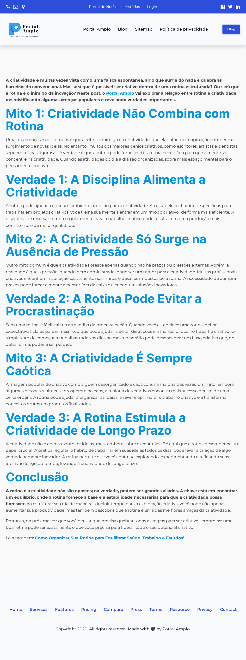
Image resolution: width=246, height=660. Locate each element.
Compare (113, 609)
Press (136, 609)
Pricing (88, 609)
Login (152, 6)
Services (39, 609)
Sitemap (144, 29)
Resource (180, 609)
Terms (155, 609)
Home (15, 609)
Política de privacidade (184, 29)
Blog (123, 29)
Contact (228, 609)
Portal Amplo (97, 29)
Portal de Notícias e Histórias (114, 6)
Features (64, 609)
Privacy (205, 609)
